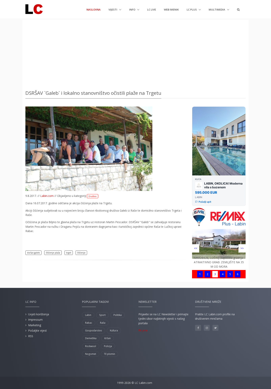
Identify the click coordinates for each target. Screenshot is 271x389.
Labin (88, 315)
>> (242, 248)
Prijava (142, 330)
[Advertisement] (135, 53)
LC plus (192, 9)
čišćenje (81, 252)
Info (132, 9)
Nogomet (90, 354)
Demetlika (90, 338)
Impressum (35, 319)
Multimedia (217, 9)
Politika (117, 315)
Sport (102, 315)
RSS (30, 336)
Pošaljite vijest (37, 330)
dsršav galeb (33, 252)
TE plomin (109, 354)
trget (68, 252)
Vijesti (113, 9)
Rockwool (90, 346)
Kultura (114, 330)
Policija (108, 346)
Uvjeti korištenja (38, 314)
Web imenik (171, 9)
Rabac (88, 322)
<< (195, 248)
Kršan (107, 338)
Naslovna (93, 9)
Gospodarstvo (93, 330)
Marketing (34, 325)
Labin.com (47, 196)
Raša (102, 322)
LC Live (151, 9)
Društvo (92, 196)
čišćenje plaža (53, 252)
